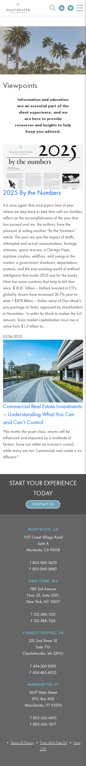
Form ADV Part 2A (53, 742)
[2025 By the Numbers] (43, 166)
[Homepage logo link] (18, 8)
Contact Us (43, 504)
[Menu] (80, 8)
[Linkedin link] (62, 8)
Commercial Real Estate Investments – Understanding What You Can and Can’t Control (42, 414)
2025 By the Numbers (32, 193)
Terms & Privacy (22, 742)
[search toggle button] (53, 8)
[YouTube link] (71, 8)
